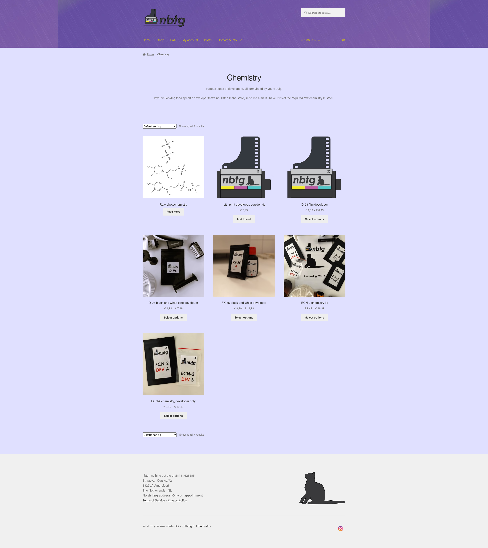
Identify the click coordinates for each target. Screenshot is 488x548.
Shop (160, 40)
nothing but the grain (195, 526)
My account (190, 40)
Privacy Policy (177, 500)
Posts (208, 40)
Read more (173, 211)
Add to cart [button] (244, 219)
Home (147, 40)
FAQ (173, 40)
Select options (314, 219)
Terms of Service (154, 500)
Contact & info (227, 40)
